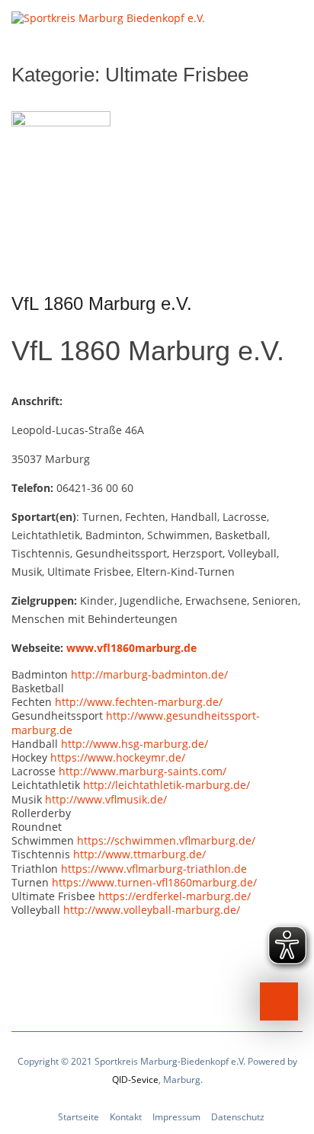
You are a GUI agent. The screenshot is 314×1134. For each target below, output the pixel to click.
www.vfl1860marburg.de (131, 647)
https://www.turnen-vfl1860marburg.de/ (154, 882)
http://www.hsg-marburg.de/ (134, 743)
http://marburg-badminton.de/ (149, 674)
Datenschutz (237, 1116)
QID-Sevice (135, 1079)
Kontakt (126, 1116)
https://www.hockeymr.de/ (117, 757)
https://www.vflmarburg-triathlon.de (154, 868)
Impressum (176, 1116)
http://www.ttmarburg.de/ (139, 854)
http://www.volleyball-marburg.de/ (151, 909)
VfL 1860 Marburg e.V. (101, 303)
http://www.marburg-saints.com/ (142, 771)
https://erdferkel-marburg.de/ (174, 896)
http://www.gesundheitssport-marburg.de (135, 722)
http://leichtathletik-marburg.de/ (166, 785)
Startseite (78, 1116)
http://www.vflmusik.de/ (106, 799)
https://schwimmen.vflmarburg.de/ (166, 840)
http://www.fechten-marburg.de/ (139, 702)
